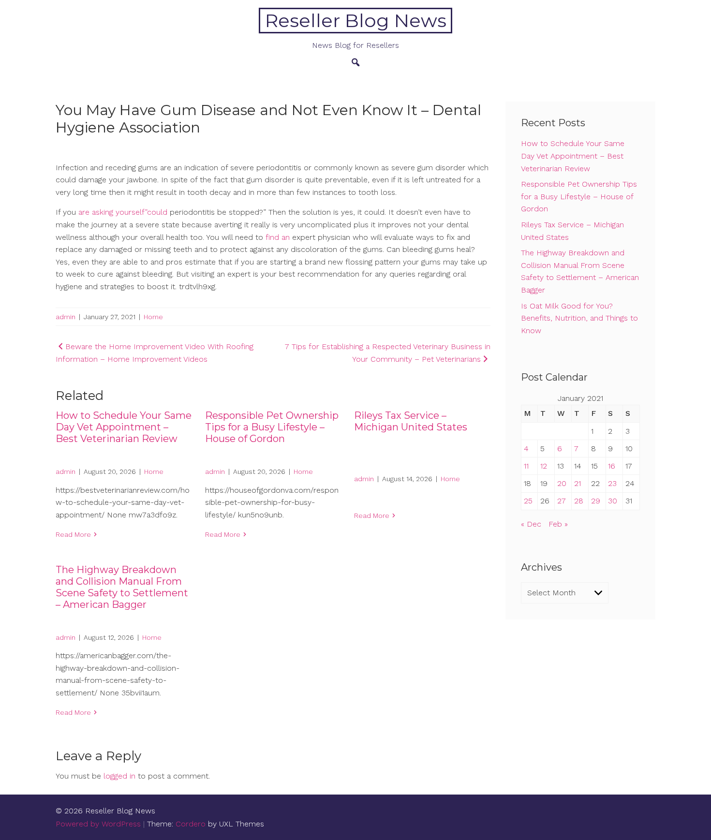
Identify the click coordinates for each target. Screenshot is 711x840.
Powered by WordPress (98, 823)
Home (153, 317)
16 (611, 466)
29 (595, 500)
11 (526, 466)
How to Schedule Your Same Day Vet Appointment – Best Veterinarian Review (124, 427)
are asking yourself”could (124, 212)
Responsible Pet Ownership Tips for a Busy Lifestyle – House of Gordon (272, 427)
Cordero (191, 823)
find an (278, 237)
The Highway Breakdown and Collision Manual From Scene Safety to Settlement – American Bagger (122, 587)
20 (561, 483)
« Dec (531, 524)
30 (612, 500)
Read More (73, 534)
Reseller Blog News (355, 20)
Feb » (558, 524)
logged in (119, 776)
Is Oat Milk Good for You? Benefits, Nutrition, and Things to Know (579, 318)
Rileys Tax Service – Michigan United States (410, 421)
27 (561, 500)
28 (578, 500)
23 (612, 483)
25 (528, 500)
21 (577, 483)
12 (543, 466)
